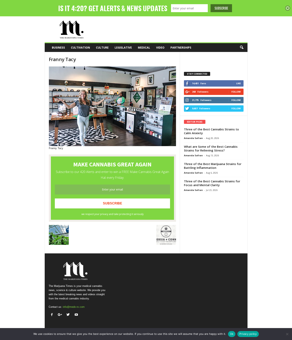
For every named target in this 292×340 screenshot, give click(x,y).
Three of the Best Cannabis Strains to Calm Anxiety (211, 131)
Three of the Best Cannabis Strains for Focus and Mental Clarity (212, 183)
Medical (144, 47)
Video (160, 47)
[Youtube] (76, 315)
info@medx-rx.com (74, 306)
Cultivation (80, 47)
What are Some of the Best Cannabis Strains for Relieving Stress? (211, 148)
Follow (236, 91)
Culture (102, 47)
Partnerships (180, 47)
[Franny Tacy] (112, 106)
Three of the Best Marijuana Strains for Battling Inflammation (212, 166)
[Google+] (61, 315)
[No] (287, 334)
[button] (241, 47)
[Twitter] (69, 315)
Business (58, 47)
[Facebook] (53, 315)
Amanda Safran (193, 138)
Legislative (123, 47)
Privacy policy (248, 333)
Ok (232, 333)
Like (238, 83)
